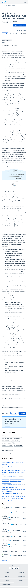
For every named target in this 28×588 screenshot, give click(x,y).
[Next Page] (15, 455)
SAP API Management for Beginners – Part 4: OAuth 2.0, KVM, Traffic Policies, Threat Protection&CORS (13, 481)
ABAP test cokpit (15, 440)
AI (2, 407)
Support (21, 580)
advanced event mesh (6, 443)
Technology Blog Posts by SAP (9, 5)
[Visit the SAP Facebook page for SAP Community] (10, 568)
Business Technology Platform (8, 453)
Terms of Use (21, 572)
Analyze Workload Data (7, 445)
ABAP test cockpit (5, 440)
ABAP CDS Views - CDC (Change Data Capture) (11, 438)
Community (10, 2)
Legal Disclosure (21, 576)
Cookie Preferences (7, 584)
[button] (3, 33)
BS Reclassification (18, 445)
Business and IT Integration (12, 448)
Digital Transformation (6, 40)
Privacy (7, 572)
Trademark (7, 580)
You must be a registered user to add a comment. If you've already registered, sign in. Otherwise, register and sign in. (13, 420)
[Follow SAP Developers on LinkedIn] (17, 568)
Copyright (7, 576)
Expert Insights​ (14, 45)
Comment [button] (22, 413)
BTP (3, 448)
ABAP (3, 435)
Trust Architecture (18, 407)
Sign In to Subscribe (19, 25)
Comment (7, 426)
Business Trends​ (6, 45)
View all (4, 560)
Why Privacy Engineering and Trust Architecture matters (14, 16)
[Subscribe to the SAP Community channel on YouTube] (15, 568)
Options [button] (13, 28)
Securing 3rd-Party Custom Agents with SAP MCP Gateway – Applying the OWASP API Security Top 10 (14, 472)
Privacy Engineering (9, 407)
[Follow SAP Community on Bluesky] (12, 568)
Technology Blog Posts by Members (12, 466)
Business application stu (7, 450)
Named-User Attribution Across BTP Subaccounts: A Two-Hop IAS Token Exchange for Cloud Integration (13, 489)
